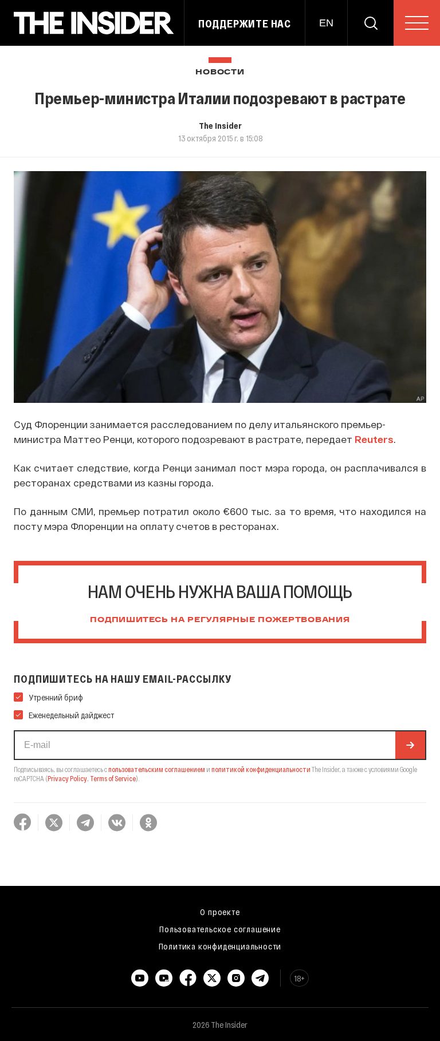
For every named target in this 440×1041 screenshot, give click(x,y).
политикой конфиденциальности (261, 769)
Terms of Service (113, 778)
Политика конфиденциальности (220, 946)
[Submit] (410, 745)
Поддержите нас (244, 23)
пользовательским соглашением (156, 769)
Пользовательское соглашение (220, 929)
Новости (219, 72)
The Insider (220, 125)
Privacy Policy (67, 778)
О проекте (219, 912)
